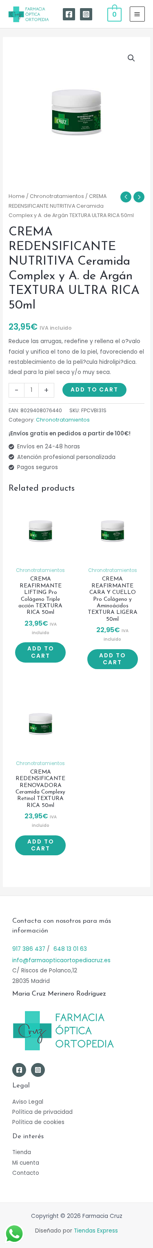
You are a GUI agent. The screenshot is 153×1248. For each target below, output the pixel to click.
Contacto (25, 1173)
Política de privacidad (42, 1112)
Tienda (21, 1152)
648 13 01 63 (70, 949)
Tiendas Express (96, 1231)
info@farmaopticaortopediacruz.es (61, 960)
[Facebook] (69, 14)
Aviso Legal (27, 1102)
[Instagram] (86, 14)
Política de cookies (38, 1122)
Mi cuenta (25, 1163)
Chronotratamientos (57, 196)
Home (17, 196)
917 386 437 (28, 949)
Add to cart (94, 390)
